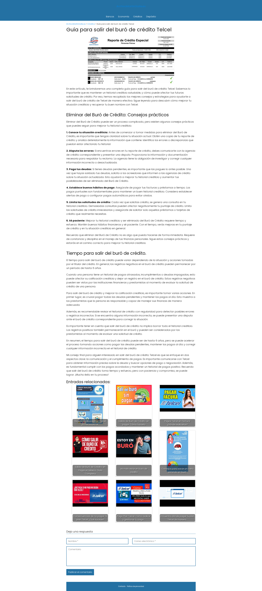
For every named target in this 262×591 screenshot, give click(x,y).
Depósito (151, 16)
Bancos (110, 16)
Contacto (122, 586)
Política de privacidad (135, 586)
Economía (123, 16)
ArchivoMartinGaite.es (131, 6)
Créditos (137, 16)
